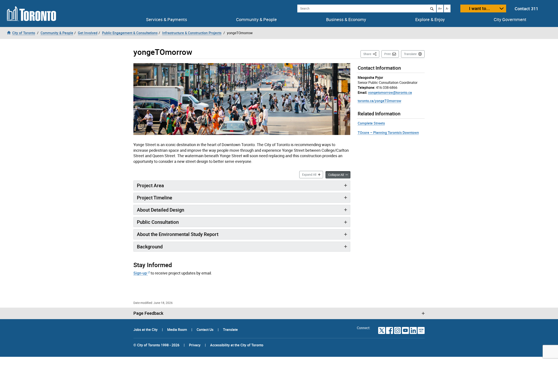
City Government (510, 19)
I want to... (479, 8)
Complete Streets (371, 123)
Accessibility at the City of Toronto (236, 345)
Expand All (312, 174)
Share (371, 54)
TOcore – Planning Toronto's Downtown (388, 132)
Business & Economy (346, 19)
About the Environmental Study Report (177, 234)
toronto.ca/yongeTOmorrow (379, 100)
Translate (410, 54)
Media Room (177, 329)
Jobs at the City (145, 329)
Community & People (256, 19)
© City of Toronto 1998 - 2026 (156, 345)
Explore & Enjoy (430, 19)
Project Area (150, 185)
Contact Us (205, 329)
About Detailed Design (160, 210)
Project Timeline (154, 197)
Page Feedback (148, 313)
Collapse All (339, 174)
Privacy (195, 345)
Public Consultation (158, 222)
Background (150, 246)
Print (387, 54)
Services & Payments (166, 19)
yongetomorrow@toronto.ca (390, 92)
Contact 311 (526, 9)
